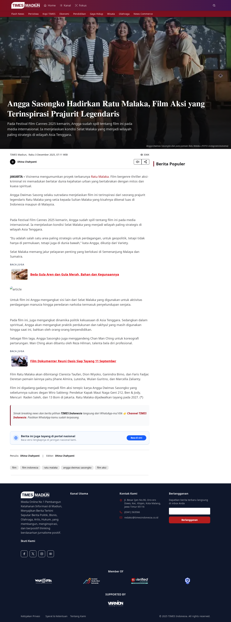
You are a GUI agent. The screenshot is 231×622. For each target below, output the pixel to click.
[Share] (145, 162)
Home (52, 5)
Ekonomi (64, 13)
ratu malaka (50, 467)
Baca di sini (136, 437)
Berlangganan (189, 519)
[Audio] (138, 162)
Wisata (111, 13)
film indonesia (30, 467)
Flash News (17, 13)
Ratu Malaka (100, 176)
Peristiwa (33, 13)
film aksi (101, 467)
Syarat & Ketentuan (56, 616)
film (14, 467)
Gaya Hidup (96, 13)
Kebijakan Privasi (30, 616)
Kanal (67, 5)
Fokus (83, 5)
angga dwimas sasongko (77, 467)
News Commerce (143, 13)
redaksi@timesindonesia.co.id (141, 517)
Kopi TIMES (49, 13)
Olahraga (124, 13)
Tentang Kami (78, 616)
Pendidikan (79, 13)
